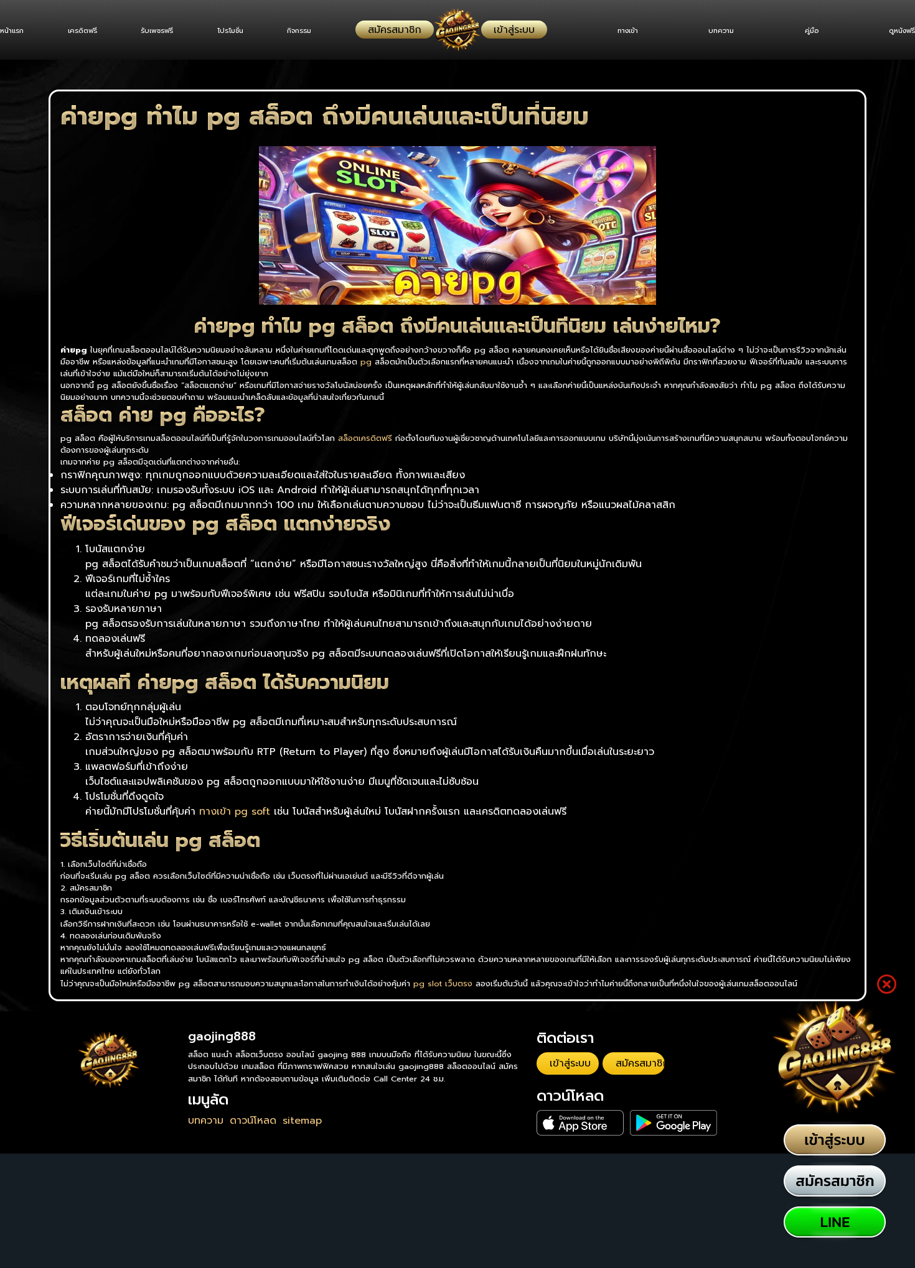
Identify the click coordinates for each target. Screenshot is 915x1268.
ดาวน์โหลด (253, 1120)
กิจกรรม (322, 30)
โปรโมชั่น (247, 30)
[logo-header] (457, 29)
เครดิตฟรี (88, 30)
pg (366, 362)
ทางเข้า (610, 30)
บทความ (709, 30)
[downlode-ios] (566, 1113)
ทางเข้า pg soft (234, 811)
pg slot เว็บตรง (442, 983)
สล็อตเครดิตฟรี (365, 438)
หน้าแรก (12, 30)
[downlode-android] (628, 1113)
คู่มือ (805, 30)
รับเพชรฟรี (168, 30)
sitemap (302, 1120)
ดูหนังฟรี (902, 30)
